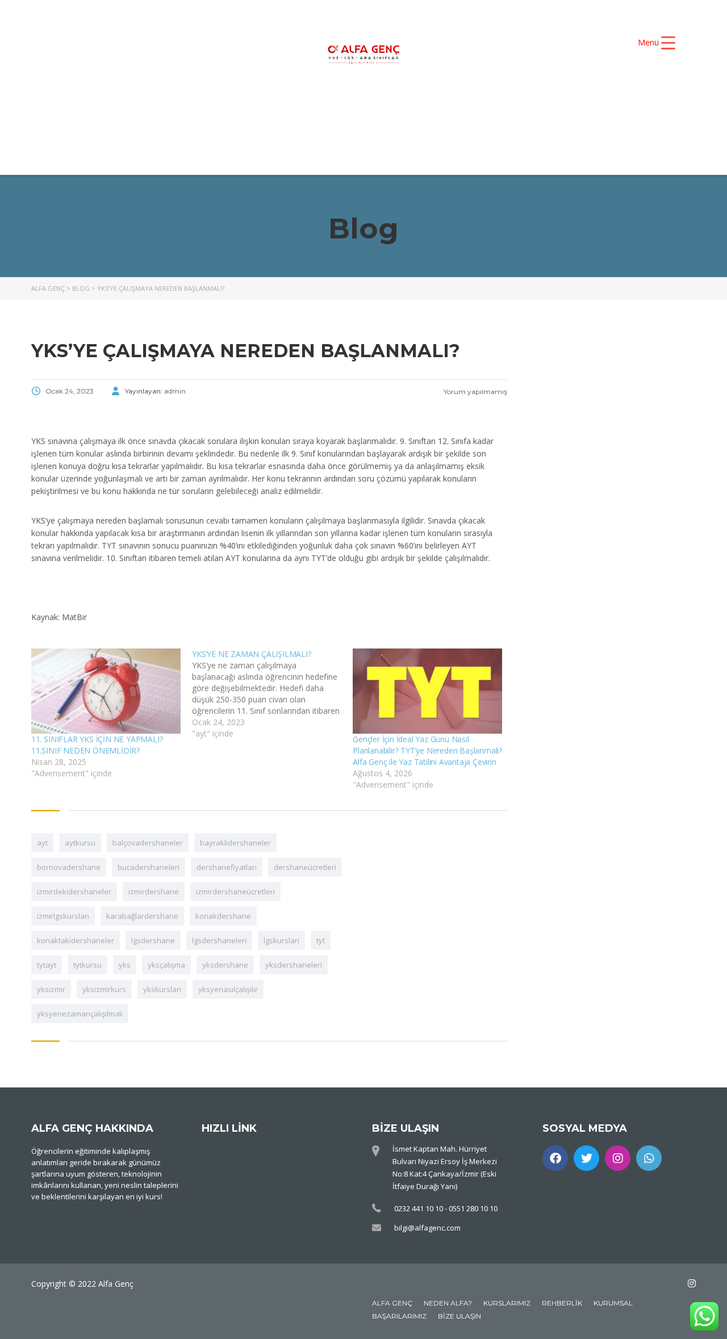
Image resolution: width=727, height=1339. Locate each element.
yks (125, 965)
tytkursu (87, 965)
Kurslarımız (506, 1303)
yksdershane (225, 965)
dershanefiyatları (227, 867)
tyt (320, 940)
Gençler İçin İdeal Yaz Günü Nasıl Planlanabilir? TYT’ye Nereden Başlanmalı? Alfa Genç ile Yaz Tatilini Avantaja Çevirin (427, 750)
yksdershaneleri (293, 965)
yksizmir (51, 989)
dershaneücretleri (305, 867)
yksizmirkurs (104, 989)
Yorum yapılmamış (474, 391)
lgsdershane (153, 940)
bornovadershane (69, 867)
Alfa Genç (392, 1303)
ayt (42, 843)
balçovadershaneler (147, 843)
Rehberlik (562, 1303)
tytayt (46, 965)
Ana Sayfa (178, 110)
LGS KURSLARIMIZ (179, 129)
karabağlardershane (142, 916)
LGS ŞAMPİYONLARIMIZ (327, 129)
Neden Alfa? (448, 1303)
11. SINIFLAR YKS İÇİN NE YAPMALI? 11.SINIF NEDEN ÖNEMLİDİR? (96, 745)
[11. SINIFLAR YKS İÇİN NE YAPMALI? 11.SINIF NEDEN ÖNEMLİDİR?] (106, 691)
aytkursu (80, 843)
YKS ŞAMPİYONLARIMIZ (535, 110)
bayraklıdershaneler (235, 843)
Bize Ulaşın (459, 1316)
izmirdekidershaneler (74, 891)
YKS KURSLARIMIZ (391, 110)
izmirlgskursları (63, 916)
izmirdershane (153, 891)
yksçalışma (166, 965)
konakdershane (223, 916)
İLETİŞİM (550, 129)
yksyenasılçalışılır (228, 989)
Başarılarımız (399, 1316)
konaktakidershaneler (75, 940)
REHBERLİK (458, 129)
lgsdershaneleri (219, 940)
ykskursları (162, 989)
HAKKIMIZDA (275, 110)
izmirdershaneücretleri (235, 891)
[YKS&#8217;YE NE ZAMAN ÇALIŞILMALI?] (272, 693)
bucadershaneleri (148, 867)
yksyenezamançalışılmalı (80, 1014)
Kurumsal (613, 1303)
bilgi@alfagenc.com (427, 1228)
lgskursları (281, 940)
